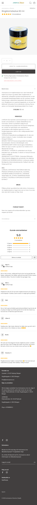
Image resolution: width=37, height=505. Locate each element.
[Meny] (3, 3)
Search (3, 492)
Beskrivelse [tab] (5, 89)
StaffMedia (5, 480)
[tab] (18, 154)
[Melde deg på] (34, 462)
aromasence (5, 8)
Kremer (12, 8)
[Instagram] (7, 440)
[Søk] (30, 3)
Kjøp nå (18, 72)
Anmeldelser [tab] (5, 219)
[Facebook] (2, 440)
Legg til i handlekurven (19, 66)
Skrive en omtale (16, 257)
